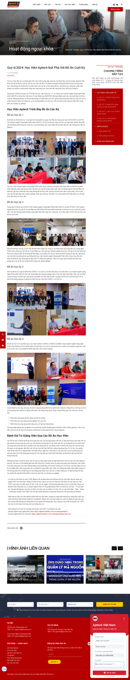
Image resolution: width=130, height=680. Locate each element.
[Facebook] (114, 5)
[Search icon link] (122, 5)
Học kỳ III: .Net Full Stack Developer (108, 113)
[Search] (3, 334)
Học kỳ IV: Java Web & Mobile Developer (106, 120)
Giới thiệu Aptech (12, 648)
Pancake (112, 676)
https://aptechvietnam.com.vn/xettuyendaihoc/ (51, 511)
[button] (114, 548)
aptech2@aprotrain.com (63, 632)
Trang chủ (68, 50)
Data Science (102, 126)
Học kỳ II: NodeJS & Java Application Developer (107, 106)
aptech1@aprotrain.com (23, 629)
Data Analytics (105, 131)
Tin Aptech (10, 655)
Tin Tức (58, 4)
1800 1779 (50, 632)
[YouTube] (117, 5)
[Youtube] (3, 345)
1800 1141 (10, 629)
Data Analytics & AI (106, 136)
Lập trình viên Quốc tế (14, 653)
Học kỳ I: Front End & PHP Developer (108, 99)
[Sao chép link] (21, 528)
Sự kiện (76, 50)
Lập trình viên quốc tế (106, 93)
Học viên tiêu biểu (13, 663)
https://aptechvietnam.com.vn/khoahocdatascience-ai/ (51, 514)
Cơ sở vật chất (12, 650)
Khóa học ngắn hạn (105, 141)
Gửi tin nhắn (111, 673)
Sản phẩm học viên (13, 660)
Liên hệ (94, 4)
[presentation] (41, 5)
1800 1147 (10, 636)
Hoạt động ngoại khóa (14, 658)
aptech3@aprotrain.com (23, 636)
